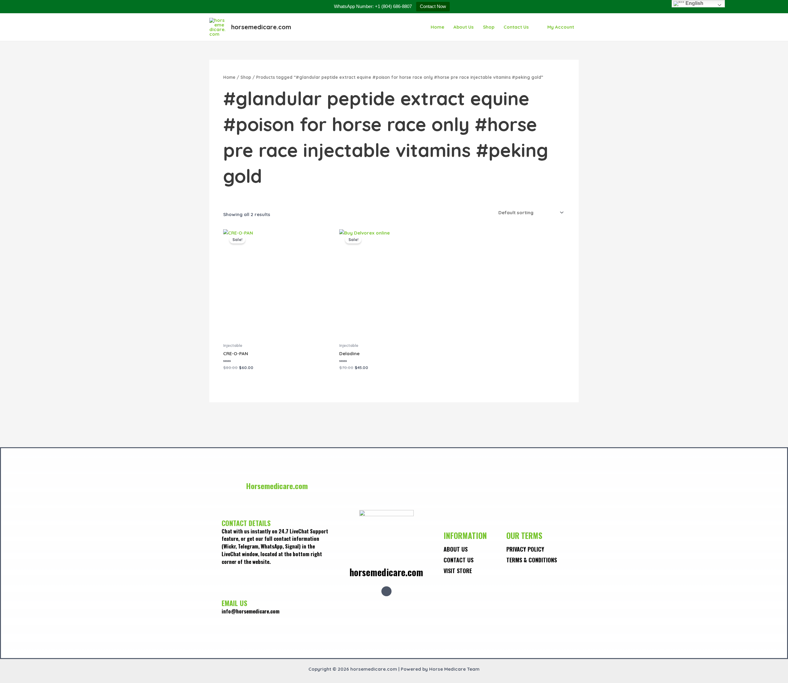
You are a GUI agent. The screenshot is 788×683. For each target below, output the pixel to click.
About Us (463, 27)
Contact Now (433, 6)
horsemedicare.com (261, 27)
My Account (560, 27)
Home (437, 27)
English (693, 3)
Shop (488, 27)
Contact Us (516, 27)
